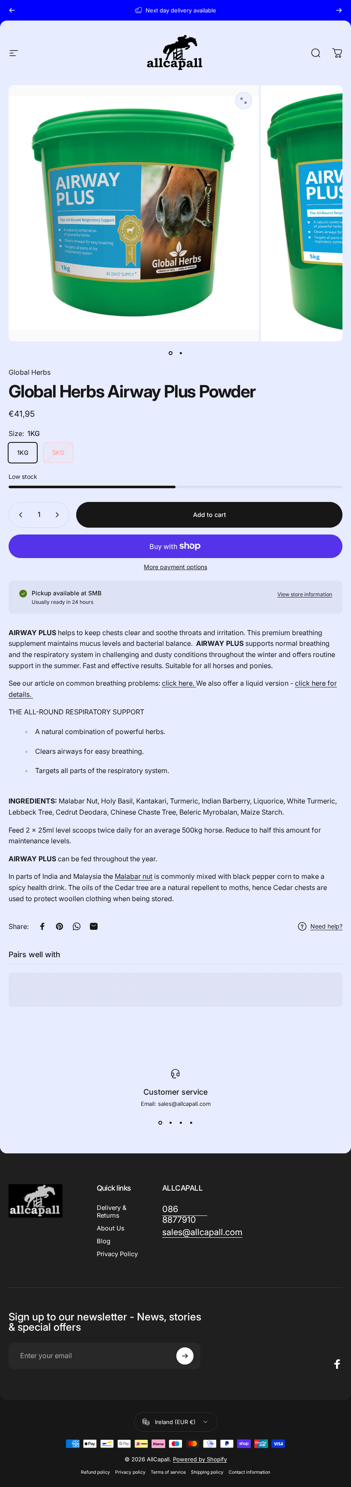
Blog (103, 1241)
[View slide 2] (170, 1122)
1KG (22, 452)
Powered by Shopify (200, 1459)
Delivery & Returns (111, 1211)
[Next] (339, 10)
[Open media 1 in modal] (243, 100)
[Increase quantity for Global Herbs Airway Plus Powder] (59, 514)
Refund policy (95, 1472)
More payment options (175, 566)
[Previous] (12, 10)
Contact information (249, 1472)
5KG (58, 452)
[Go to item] (170, 353)
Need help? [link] (326, 926)
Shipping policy (207, 1472)
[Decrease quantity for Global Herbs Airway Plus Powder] (19, 514)
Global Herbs (30, 372)
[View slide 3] (181, 1122)
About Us (111, 1228)
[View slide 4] (191, 1122)
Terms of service (168, 1472)
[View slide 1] (160, 1122)
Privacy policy (130, 1472)
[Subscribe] (184, 1356)
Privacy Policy (117, 1254)
